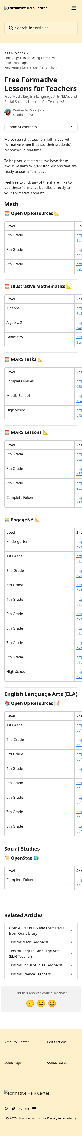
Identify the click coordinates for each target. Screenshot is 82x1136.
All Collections (14, 53)
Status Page (13, 1062)
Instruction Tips (16, 63)
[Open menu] (74, 8)
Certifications (56, 1042)
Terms (41, 1118)
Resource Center (16, 1042)
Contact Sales (57, 1062)
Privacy (52, 1118)
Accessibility (67, 1118)
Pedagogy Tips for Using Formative (30, 58)
